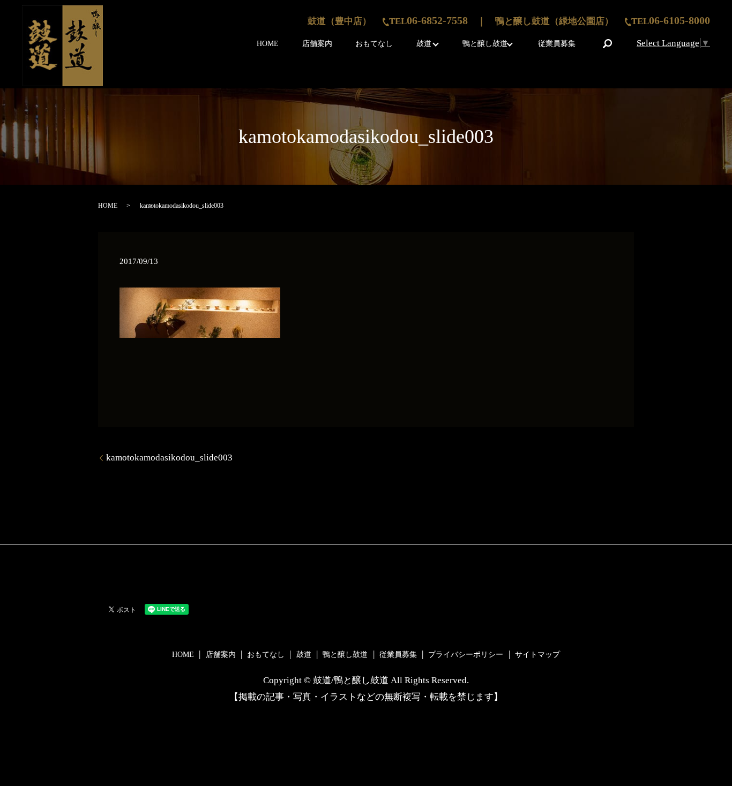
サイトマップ (537, 655)
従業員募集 (557, 44)
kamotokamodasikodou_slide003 (169, 457)
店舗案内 (317, 44)
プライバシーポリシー (465, 655)
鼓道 (423, 44)
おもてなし (374, 44)
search (607, 43)
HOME (268, 44)
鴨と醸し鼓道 (484, 44)
